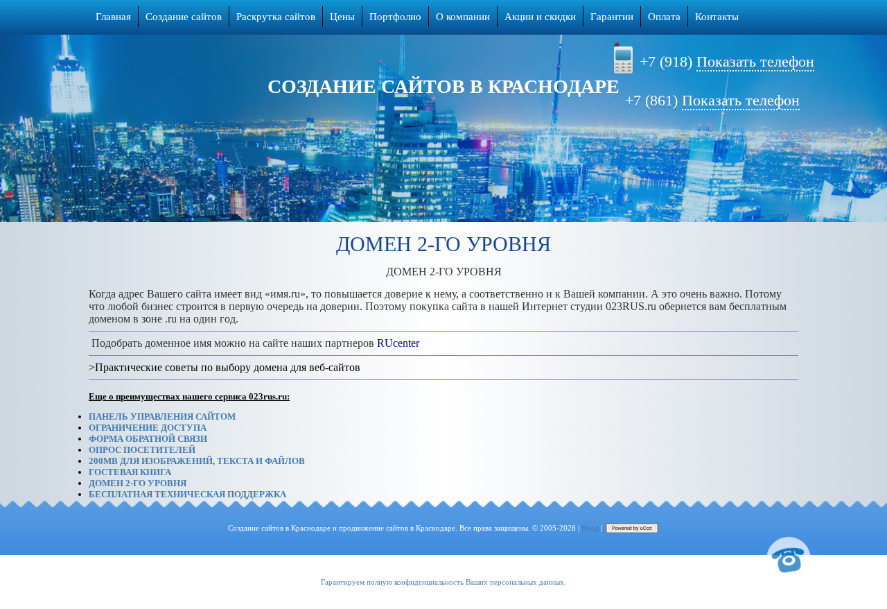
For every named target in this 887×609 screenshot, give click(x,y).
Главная (113, 16)
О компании (463, 16)
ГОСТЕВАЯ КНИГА (130, 472)
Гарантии (611, 16)
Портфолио (395, 16)
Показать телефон (755, 61)
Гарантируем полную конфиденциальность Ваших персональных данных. (443, 582)
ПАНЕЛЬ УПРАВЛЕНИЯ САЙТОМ (162, 416)
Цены (342, 16)
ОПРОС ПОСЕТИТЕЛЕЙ (142, 450)
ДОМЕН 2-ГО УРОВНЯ (137, 483)
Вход (590, 528)
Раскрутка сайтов (275, 16)
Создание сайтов (184, 16)
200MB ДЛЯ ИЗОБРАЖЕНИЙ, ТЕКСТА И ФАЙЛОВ (197, 461)
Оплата (664, 16)
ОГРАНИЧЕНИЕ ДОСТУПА (148, 427)
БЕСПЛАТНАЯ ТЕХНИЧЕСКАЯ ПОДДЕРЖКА (187, 494)
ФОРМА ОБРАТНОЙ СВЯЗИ (148, 439)
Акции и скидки (540, 16)
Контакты (717, 16)
